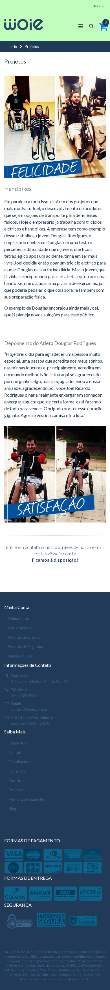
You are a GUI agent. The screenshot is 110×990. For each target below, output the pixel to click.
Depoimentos (20, 762)
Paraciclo (16, 780)
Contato (16, 752)
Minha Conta (18, 618)
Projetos (16, 790)
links (96, 6)
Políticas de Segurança (26, 646)
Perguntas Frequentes (27, 799)
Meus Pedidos (19, 628)
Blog (12, 808)
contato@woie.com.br (55, 553)
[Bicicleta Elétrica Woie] (23, 24)
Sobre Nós (17, 743)
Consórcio (17, 771)
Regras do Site (20, 656)
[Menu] (80, 26)
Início (12, 46)
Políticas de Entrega (24, 637)
